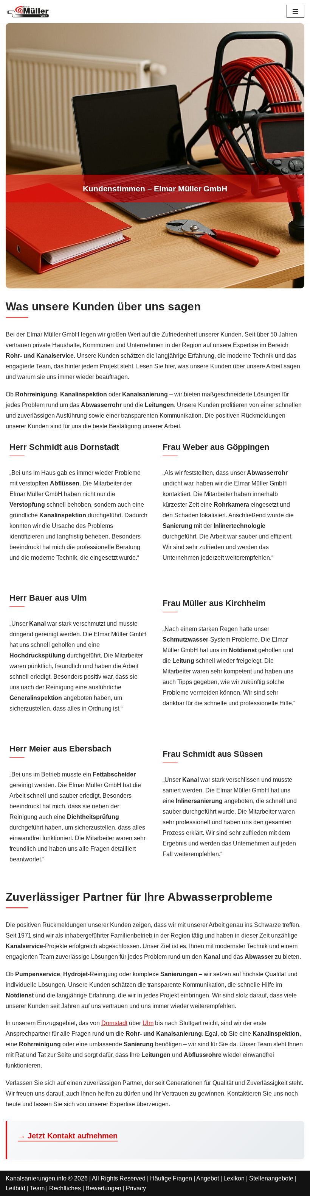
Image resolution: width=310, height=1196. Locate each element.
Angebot (207, 1178)
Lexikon (234, 1178)
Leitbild (15, 1188)
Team (37, 1188)
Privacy (136, 1188)
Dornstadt (114, 1023)
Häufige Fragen (171, 1178)
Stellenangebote (271, 1178)
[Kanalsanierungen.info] (28, 11)
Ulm (148, 1023)
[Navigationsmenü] (295, 11)
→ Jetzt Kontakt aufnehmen (68, 1136)
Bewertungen (103, 1188)
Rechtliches (65, 1188)
